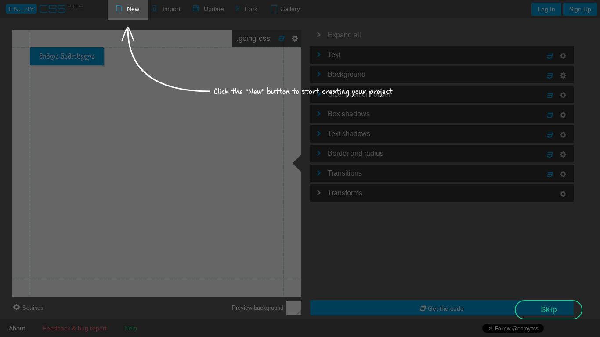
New (133, 8)
